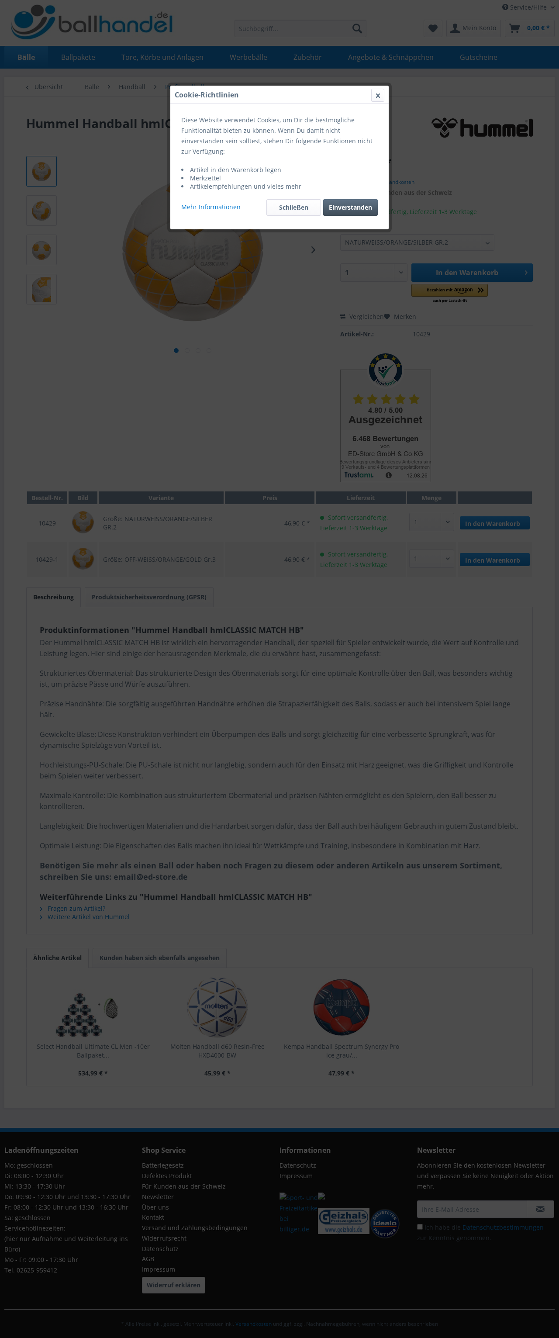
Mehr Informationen (211, 207)
